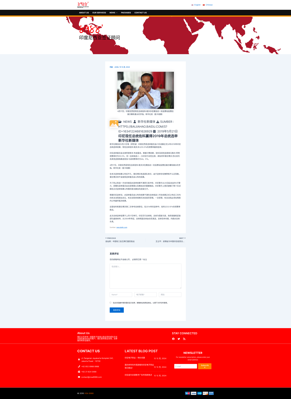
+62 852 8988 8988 (90, 366)
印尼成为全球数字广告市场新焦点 (138, 375)
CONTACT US (140, 12)
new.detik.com (121, 227)
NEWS (112, 12)
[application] (116, 12)
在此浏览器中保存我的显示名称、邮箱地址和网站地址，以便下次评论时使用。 (141, 303)
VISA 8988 (89, 393)
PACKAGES (126, 12)
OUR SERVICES (99, 12)
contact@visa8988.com (91, 377)
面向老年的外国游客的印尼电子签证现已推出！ (139, 366)
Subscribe (205, 366)
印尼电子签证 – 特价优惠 (135, 358)
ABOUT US (84, 12)
